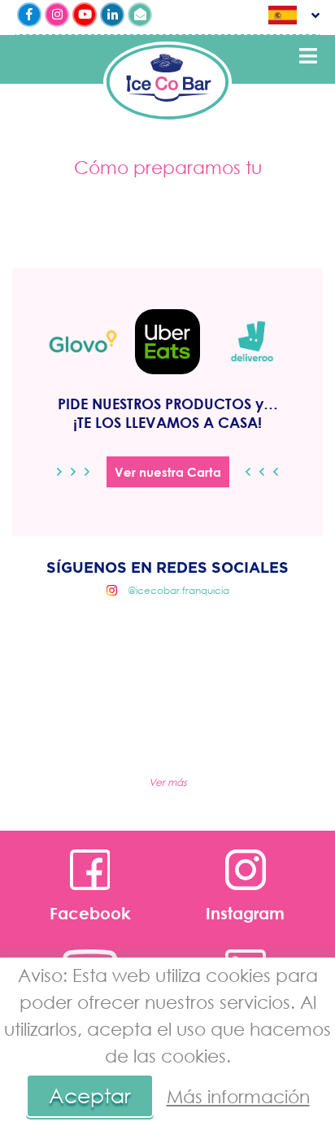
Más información (238, 1096)
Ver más (168, 782)
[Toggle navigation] (308, 55)
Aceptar (90, 1095)
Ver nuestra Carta (168, 472)
